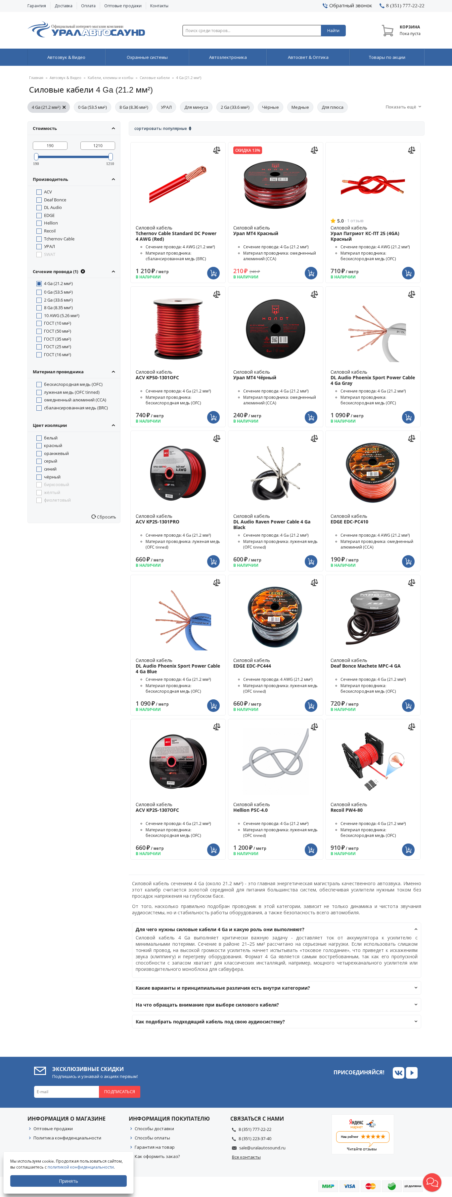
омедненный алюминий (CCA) (75, 400)
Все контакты (246, 1157)
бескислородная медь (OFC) (73, 384)
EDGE (49, 215)
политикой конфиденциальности (81, 1167)
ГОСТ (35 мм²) (57, 339)
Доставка (63, 6)
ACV (48, 192)
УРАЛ (166, 107)
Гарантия (36, 6)
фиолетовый (57, 500)
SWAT (49, 254)
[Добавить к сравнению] (217, 149)
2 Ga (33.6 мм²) (235, 107)
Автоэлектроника (228, 57)
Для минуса (196, 107)
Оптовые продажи (123, 6)
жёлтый (52, 492)
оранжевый (56, 453)
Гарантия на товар (155, 1147)
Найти (333, 30)
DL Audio (53, 207)
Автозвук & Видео (66, 57)
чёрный (52, 477)
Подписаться (119, 1091)
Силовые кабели (155, 77)
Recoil (50, 231)
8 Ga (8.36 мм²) (133, 107)
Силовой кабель (176, 233)
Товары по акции (387, 57)
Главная (36, 77)
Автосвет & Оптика (308, 57)
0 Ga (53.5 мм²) (92, 107)
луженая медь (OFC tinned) (72, 392)
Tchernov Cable (59, 239)
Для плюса (332, 107)
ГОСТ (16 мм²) (57, 354)
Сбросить (106, 516)
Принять (68, 1181)
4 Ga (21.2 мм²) (46, 107)
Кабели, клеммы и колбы (110, 77)
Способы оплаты (152, 1138)
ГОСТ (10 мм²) (57, 323)
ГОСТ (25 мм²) (57, 347)
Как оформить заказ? (157, 1156)
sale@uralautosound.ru (262, 1148)
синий (50, 469)
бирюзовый (56, 484)
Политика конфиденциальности (67, 1138)
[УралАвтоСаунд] (86, 30)
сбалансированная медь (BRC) (76, 408)
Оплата (88, 6)
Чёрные (270, 107)
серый (50, 461)
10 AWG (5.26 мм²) (61, 315)
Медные (300, 107)
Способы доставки (154, 1129)
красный (53, 445)
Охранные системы (147, 57)
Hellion (51, 223)
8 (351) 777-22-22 (255, 1129)
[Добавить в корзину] (214, 269)
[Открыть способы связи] (432, 1182)
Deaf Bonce (55, 200)
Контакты (159, 6)
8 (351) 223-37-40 (255, 1138)
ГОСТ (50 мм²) (57, 331)
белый (51, 438)
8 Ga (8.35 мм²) (58, 307)
